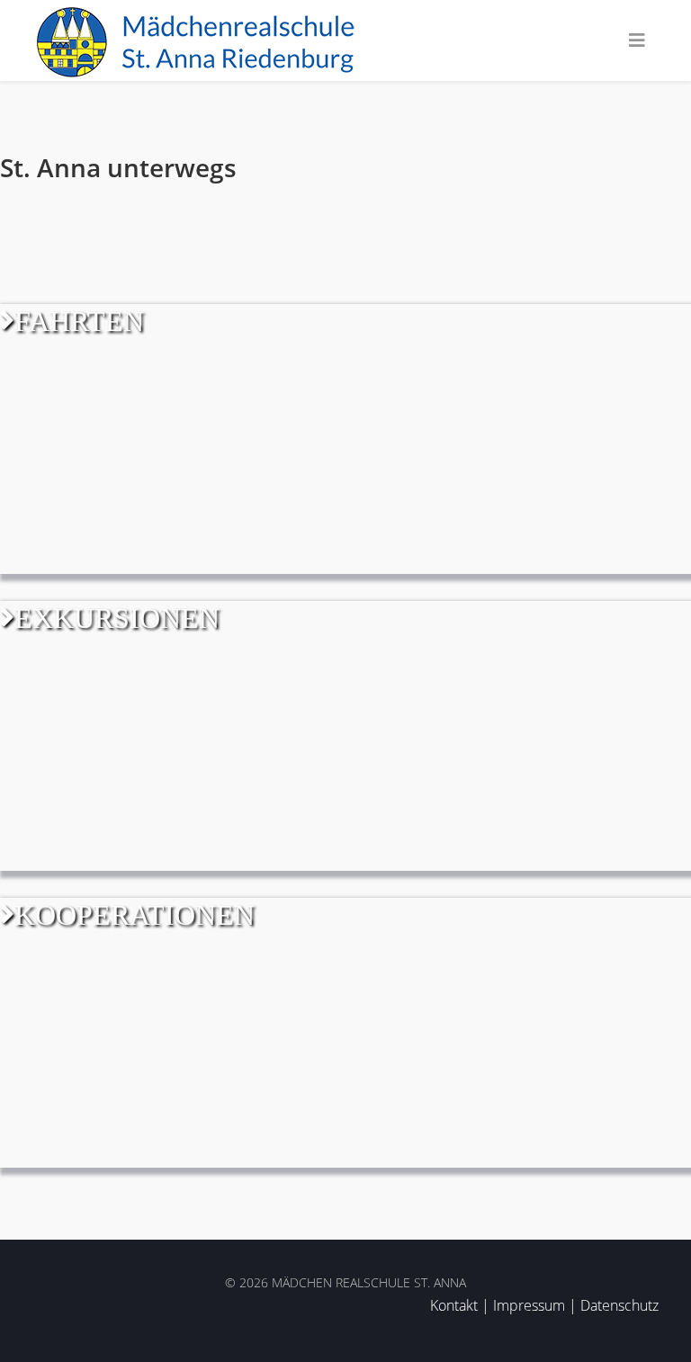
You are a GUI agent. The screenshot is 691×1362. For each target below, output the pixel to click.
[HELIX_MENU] (637, 40)
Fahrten (79, 321)
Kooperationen (134, 915)
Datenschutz (619, 1305)
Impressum (529, 1305)
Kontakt (454, 1305)
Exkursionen (117, 618)
